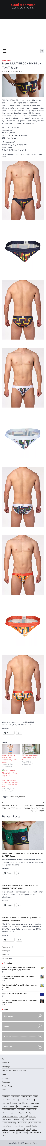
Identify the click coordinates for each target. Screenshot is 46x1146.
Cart (3, 1059)
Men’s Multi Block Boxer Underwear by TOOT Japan (30, 758)
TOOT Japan (22, 1132)
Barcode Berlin (26, 1096)
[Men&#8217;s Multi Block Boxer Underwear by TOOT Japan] (31, 749)
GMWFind (7, 71)
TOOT (14, 1132)
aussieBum (15, 1096)
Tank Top (6, 1132)
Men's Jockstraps (9, 1123)
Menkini (22, 797)
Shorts (5, 1129)
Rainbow (35, 1126)
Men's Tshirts (18, 1126)
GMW (26, 1103)
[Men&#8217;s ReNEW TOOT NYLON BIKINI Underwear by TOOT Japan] (11, 749)
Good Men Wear (23, 5)
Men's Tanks (7, 1126)
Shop (4, 1090)
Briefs (22, 1100)
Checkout (5, 1063)
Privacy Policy (7, 1086)
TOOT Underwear (35, 1132)
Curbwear (30, 1100)
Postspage (6, 1082)
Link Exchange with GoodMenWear (14, 1070)
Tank (28, 1129)
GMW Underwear (9, 1106)
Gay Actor (6, 1103)
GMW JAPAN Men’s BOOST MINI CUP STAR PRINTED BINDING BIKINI (20, 887)
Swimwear (20, 1129)
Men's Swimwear (35, 1123)
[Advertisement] (23, 33)
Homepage (6, 1066)
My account (6, 1078)
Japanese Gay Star (25, 1113)
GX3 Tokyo (36, 1106)
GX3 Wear (21, 1110)
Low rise (32, 1116)
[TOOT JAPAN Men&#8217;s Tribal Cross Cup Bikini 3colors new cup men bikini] (11, 774)
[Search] (42, 51)
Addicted (6, 1096)
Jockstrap (23, 1116)
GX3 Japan (26, 1106)
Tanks (34, 1129)
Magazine (22, 1047)
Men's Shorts (22, 1123)
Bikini (36, 1096)
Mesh (28, 1126)
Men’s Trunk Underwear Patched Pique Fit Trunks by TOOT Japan (22, 854)
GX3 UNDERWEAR (9, 1110)
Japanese (13, 1113)
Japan (5, 1113)
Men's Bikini (13, 797)
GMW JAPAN (35, 1103)
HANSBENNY (31, 1110)
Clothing (22, 1036)
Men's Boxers (18, 1119)
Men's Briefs (30, 1119)
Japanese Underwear (10, 1116)
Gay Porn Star (17, 1103)
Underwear (6, 60)
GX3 (18, 1106)
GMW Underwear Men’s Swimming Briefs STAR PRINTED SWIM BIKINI (21, 919)
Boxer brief (6, 1100)
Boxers (15, 1100)
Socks (22, 1026)
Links (4, 1074)
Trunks (5, 1136)
